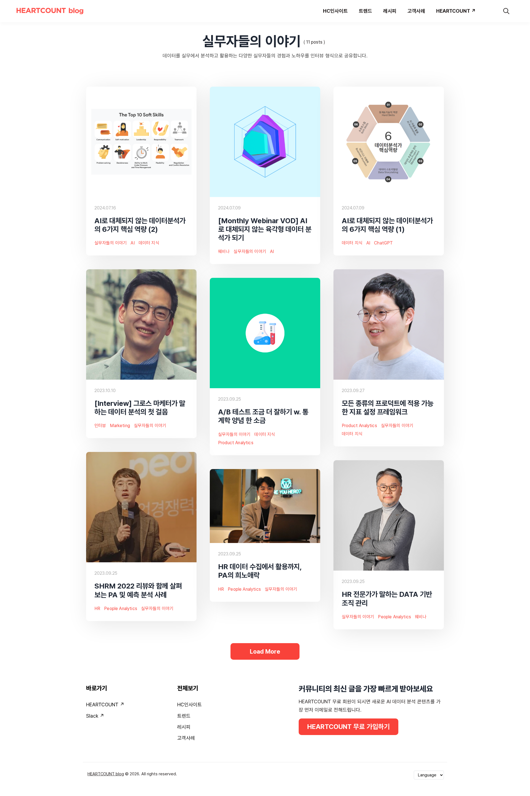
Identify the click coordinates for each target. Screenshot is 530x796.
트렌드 (183, 716)
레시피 (183, 727)
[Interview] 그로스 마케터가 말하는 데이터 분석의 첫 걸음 (139, 407)
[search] (506, 11)
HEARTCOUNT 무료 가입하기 (348, 727)
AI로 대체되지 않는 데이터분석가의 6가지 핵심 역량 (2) (140, 224)
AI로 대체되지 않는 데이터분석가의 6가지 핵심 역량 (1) (387, 224)
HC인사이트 (189, 704)
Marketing (120, 425)
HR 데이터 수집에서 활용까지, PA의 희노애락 (260, 570)
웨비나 (224, 251)
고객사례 (186, 738)
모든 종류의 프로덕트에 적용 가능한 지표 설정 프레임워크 (387, 407)
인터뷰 (100, 425)
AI (132, 243)
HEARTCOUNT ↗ (105, 704)
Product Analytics (359, 425)
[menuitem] (128, 705)
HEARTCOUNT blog (106, 773)
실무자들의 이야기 (110, 243)
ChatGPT (383, 243)
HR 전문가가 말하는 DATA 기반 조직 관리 (387, 598)
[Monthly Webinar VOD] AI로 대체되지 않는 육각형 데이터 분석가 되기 (264, 229)
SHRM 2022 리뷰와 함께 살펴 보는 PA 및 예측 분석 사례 (138, 590)
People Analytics (120, 608)
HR (97, 608)
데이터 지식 (149, 243)
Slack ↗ (95, 716)
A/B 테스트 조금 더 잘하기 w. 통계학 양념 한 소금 (263, 416)
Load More (265, 651)
